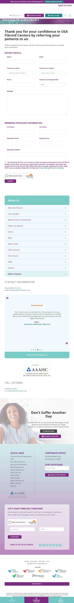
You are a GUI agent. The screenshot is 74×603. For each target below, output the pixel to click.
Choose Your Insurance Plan (49, 80)
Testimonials (15, 478)
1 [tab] (31, 349)
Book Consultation (54, 2)
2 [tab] (33, 349)
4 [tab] (37, 349)
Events (10, 232)
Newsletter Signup (57, 475)
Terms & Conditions (57, 168)
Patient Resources (17, 470)
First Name (10, 127)
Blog (10, 238)
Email (41, 57)
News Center (13, 244)
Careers (11, 268)
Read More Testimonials (37, 355)
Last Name (42, 127)
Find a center (54, 14)
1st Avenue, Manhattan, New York (37, 324)
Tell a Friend (13, 256)
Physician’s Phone (13, 138)
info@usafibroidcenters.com (19, 290)
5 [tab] (39, 349)
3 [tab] (35, 349)
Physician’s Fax (44, 138)
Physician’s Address (13, 150)
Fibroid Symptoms (17, 467)
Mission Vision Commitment (19, 220)
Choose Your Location (47, 68)
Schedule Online (35, 14)
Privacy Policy (43, 168)
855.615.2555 (66, 5)
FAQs (10, 262)
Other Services (14, 250)
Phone (9, 80)
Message (10, 91)
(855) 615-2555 (15, 288)
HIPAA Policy (41, 561)
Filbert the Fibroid (15, 226)
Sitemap (26, 561)
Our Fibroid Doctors (17, 462)
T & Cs (48, 561)
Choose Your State (13, 68)
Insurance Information (18, 464)
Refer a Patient (14, 274)
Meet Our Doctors (15, 208)
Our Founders (13, 214)
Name (9, 57)
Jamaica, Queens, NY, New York (37, 339)
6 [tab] (41, 349)
